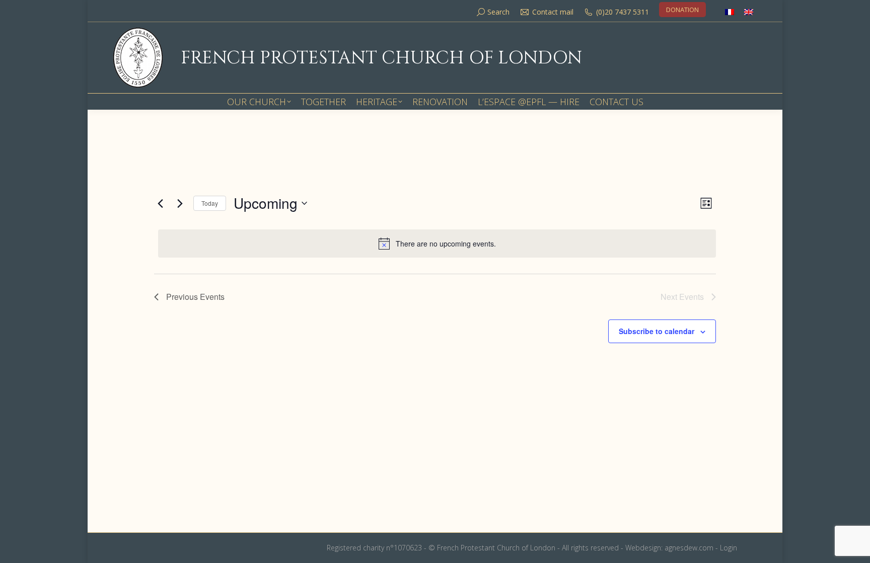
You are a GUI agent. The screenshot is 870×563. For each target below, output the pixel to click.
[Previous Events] (160, 203)
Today (209, 203)
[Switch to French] (729, 12)
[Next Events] (180, 203)
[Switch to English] (748, 12)
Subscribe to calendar (656, 331)
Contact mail (552, 12)
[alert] (437, 243)
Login (728, 547)
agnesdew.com (689, 547)
